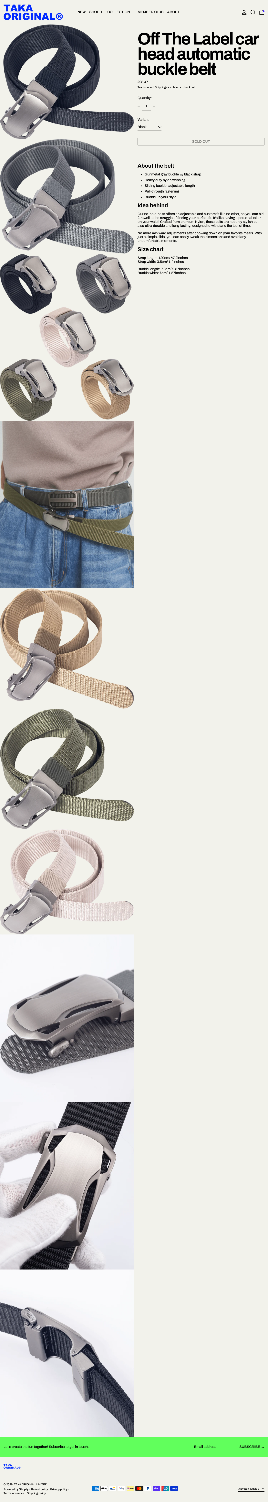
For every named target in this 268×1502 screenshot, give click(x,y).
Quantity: (145, 98)
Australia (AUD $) (249, 1488)
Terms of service (14, 1493)
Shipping (160, 87)
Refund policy (39, 1489)
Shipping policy (36, 1493)
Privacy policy (58, 1489)
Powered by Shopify (16, 1489)
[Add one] (154, 106)
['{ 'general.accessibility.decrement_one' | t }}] (139, 106)
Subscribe (249, 1447)
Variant (143, 120)
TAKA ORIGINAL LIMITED (30, 1484)
